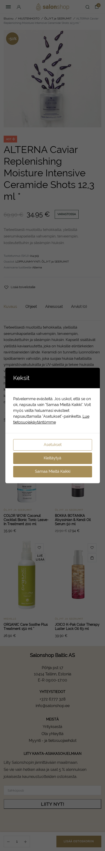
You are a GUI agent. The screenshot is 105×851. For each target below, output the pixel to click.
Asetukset (53, 444)
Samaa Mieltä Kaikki (52, 471)
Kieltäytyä (52, 458)
